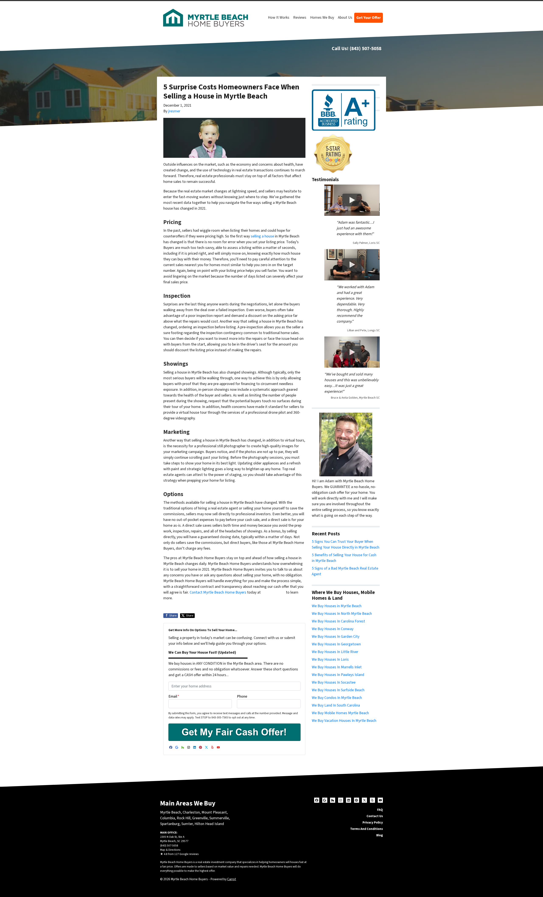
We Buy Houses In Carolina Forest (338, 621)
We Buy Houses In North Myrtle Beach (342, 613)
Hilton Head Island (209, 823)
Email (173, 696)
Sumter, (187, 823)
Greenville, (200, 818)
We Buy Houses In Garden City (335, 636)
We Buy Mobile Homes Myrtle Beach (340, 713)
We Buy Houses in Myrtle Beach (336, 606)
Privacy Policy (372, 822)
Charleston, (192, 812)
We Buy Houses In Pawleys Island (338, 674)
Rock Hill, (184, 818)
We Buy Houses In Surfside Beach (338, 690)
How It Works (278, 17)
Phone (242, 696)
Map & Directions (170, 850)
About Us (345, 17)
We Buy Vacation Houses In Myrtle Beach (344, 720)
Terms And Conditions (366, 828)
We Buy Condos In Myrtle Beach (337, 697)
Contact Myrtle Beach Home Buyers (218, 592)
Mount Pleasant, (215, 812)
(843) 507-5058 (365, 48)
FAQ (380, 809)
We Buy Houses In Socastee (333, 682)
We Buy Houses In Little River (335, 651)
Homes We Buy (322, 17)
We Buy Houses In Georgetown (336, 644)
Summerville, (219, 818)
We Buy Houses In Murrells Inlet (337, 667)
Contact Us (375, 816)
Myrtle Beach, (171, 812)
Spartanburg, (170, 823)
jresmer (174, 111)
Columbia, (168, 818)
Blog (379, 835)
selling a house (262, 236)
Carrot (231, 879)
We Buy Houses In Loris (330, 659)
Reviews (299, 17)
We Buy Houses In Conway (332, 629)
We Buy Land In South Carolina (336, 705)
